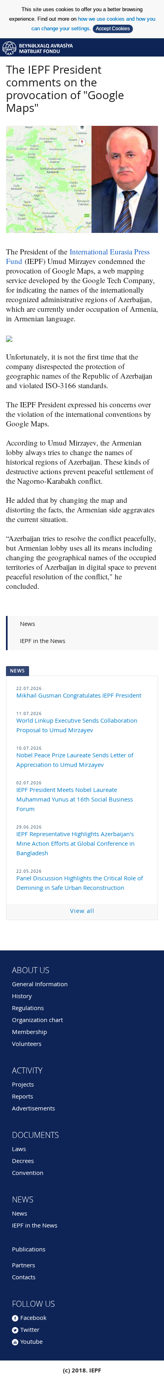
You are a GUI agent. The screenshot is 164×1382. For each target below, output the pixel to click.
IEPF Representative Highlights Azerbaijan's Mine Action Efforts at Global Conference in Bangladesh (75, 844)
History (22, 997)
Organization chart (37, 1021)
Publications (28, 1250)
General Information (40, 985)
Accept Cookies (113, 28)
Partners (23, 1266)
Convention (27, 1174)
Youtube (31, 1342)
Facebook (33, 1318)
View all (82, 912)
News (27, 624)
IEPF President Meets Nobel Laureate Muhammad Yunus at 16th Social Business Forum (74, 800)
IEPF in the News (42, 642)
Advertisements (33, 1109)
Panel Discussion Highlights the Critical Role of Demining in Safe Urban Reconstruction (79, 883)
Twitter (29, 1330)
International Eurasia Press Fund (78, 256)
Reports (22, 1097)
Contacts (23, 1278)
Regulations (28, 1009)
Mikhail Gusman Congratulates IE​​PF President (78, 696)
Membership (29, 1033)
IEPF (82, 48)
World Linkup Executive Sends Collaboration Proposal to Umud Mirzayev (76, 726)
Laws (19, 1150)
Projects (23, 1085)
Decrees (23, 1162)
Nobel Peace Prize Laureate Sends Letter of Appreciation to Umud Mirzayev (74, 760)
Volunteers (26, 1045)
